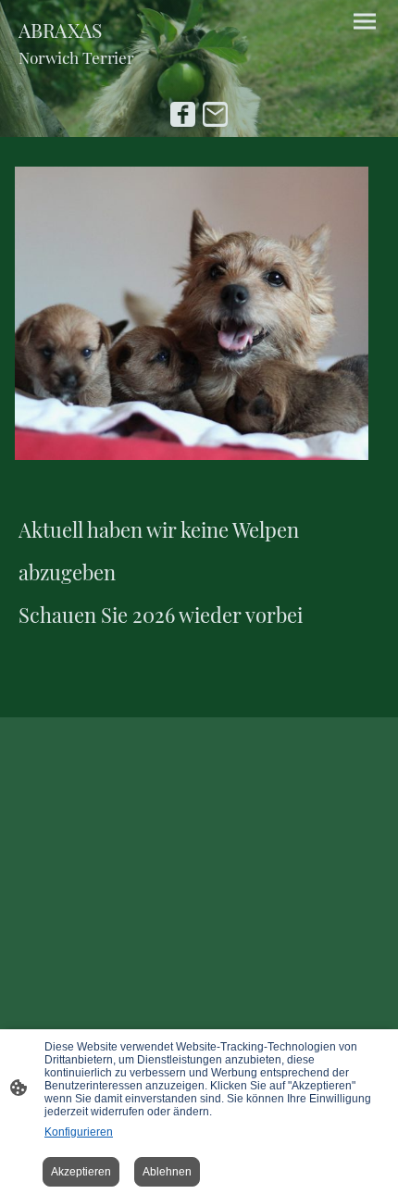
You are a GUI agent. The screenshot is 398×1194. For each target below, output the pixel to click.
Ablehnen (167, 1171)
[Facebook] (182, 114)
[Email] (215, 114)
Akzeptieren (81, 1171)
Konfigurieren (78, 1132)
